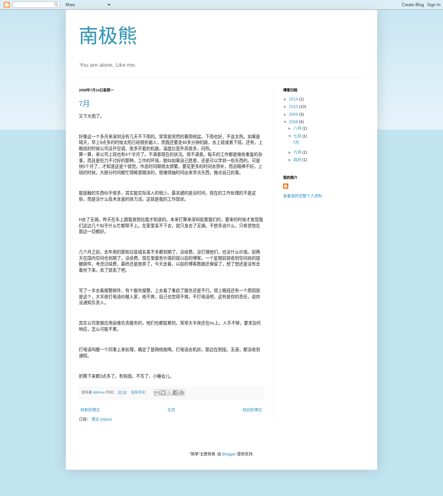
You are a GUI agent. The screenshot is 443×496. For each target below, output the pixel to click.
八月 (297, 128)
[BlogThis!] (163, 392)
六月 (297, 152)
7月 (84, 104)
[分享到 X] (169, 392)
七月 (297, 136)
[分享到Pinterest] (181, 392)
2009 (294, 114)
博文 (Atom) (101, 419)
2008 (294, 122)
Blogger (229, 454)
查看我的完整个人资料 (302, 196)
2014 (294, 99)
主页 (171, 410)
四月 (297, 160)
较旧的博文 (252, 410)
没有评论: (139, 392)
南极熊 (108, 36)
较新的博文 (90, 410)
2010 (294, 106)
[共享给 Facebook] (175, 392)
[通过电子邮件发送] (157, 392)
